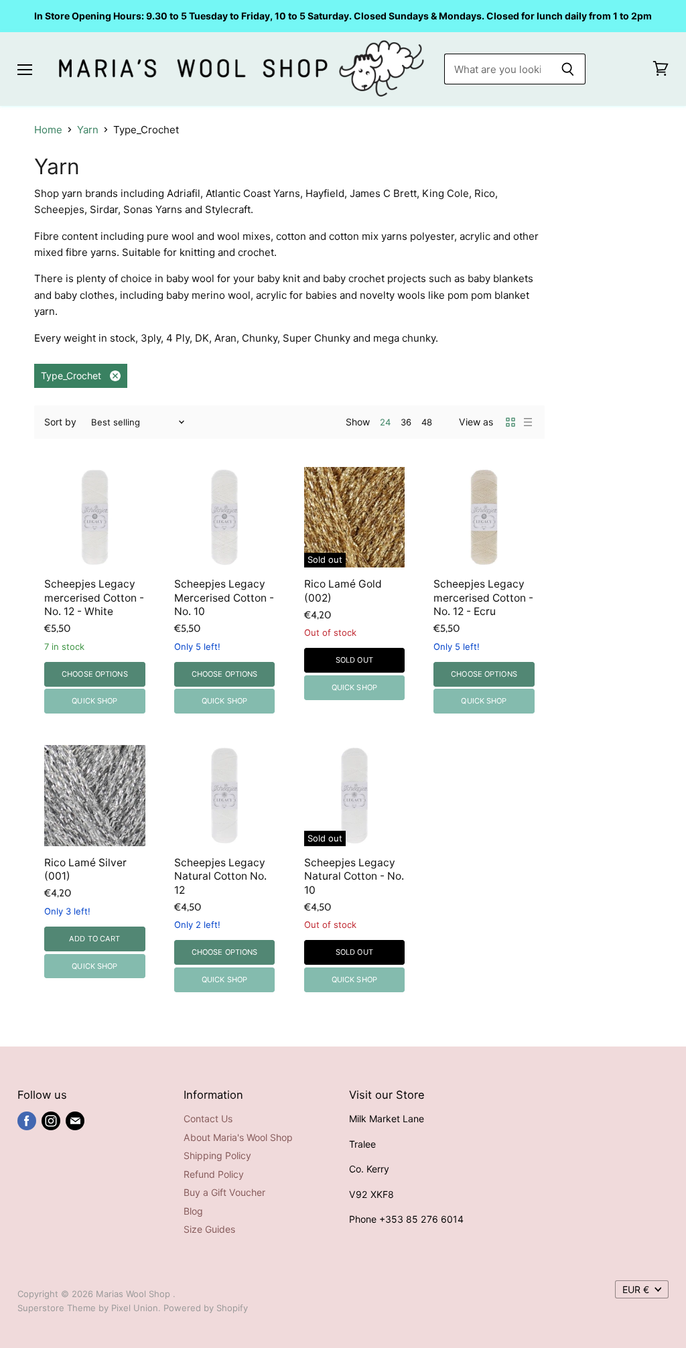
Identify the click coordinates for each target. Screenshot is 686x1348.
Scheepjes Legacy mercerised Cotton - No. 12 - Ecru (483, 598)
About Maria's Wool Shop (238, 1137)
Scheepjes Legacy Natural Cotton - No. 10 (354, 876)
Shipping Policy (217, 1155)
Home (48, 129)
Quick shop (94, 700)
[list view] (528, 422)
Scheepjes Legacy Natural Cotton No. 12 (220, 876)
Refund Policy (214, 1174)
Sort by (60, 422)
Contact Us (208, 1118)
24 (385, 422)
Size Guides (209, 1229)
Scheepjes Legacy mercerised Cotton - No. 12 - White (94, 598)
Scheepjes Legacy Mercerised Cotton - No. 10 (224, 598)
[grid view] (510, 422)
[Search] (568, 69)
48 (426, 422)
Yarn (87, 129)
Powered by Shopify (205, 1307)
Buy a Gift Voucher (224, 1192)
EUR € (635, 1289)
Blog (193, 1211)
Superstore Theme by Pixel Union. (89, 1307)
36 (406, 422)
